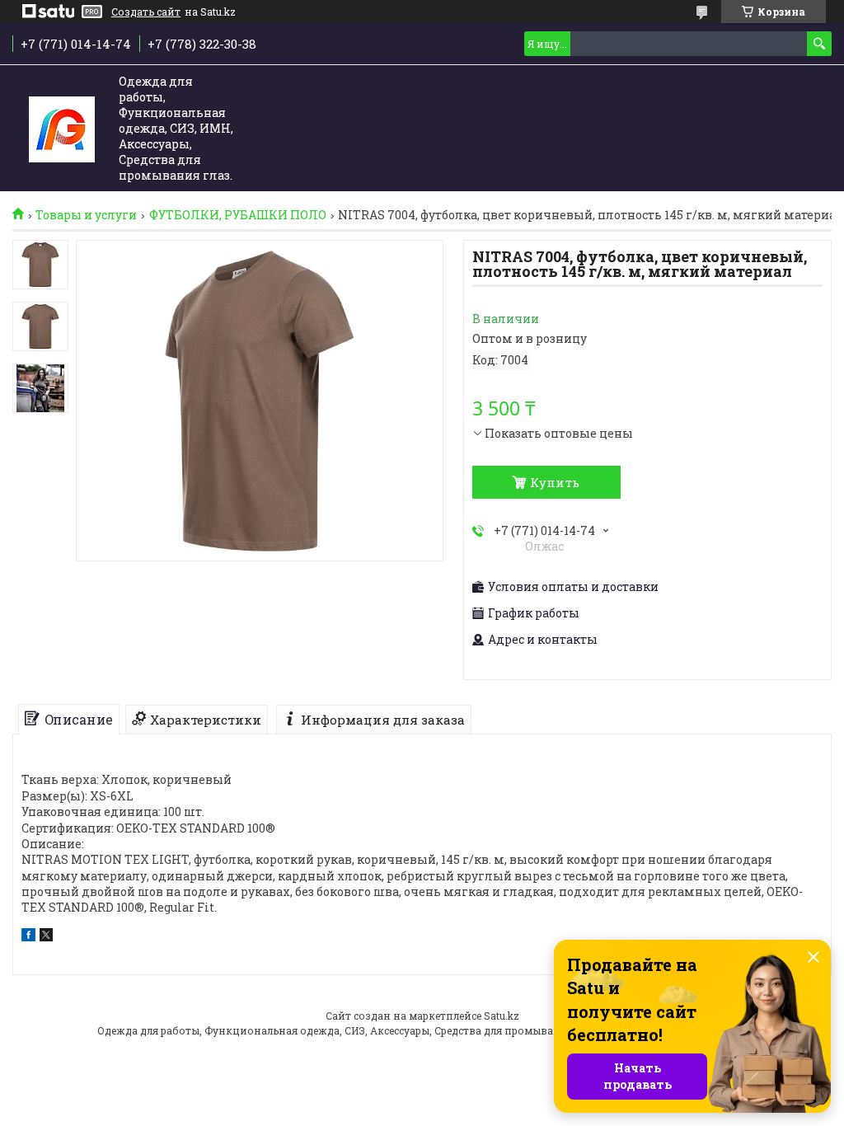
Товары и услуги (86, 215)
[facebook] (28, 937)
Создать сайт (146, 11)
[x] (46, 937)
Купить (554, 482)
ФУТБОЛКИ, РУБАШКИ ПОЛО (237, 215)
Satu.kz (501, 1015)
